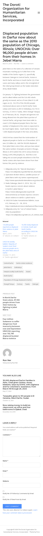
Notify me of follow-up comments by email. (18, 493)
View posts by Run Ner (10, 363)
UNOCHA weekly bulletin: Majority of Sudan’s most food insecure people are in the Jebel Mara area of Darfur (11, 247)
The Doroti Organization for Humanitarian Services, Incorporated (16, 12)
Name (5, 461)
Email (5, 471)
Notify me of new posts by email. (14, 499)
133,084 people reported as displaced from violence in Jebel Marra (10, 228)
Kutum (28, 272)
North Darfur (8, 276)
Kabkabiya (18, 267)
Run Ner (16, 64)
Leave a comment (27, 64)
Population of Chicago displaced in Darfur (18, 280)
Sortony (19, 284)
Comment (7, 435)
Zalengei (35, 284)
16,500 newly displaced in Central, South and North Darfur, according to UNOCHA (30, 228)
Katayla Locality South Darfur (13, 272)
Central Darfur (8, 263)
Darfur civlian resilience (24, 263)
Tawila (27, 284)
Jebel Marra (8, 267)
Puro (38, 532)
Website (6, 481)
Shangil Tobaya (9, 284)
